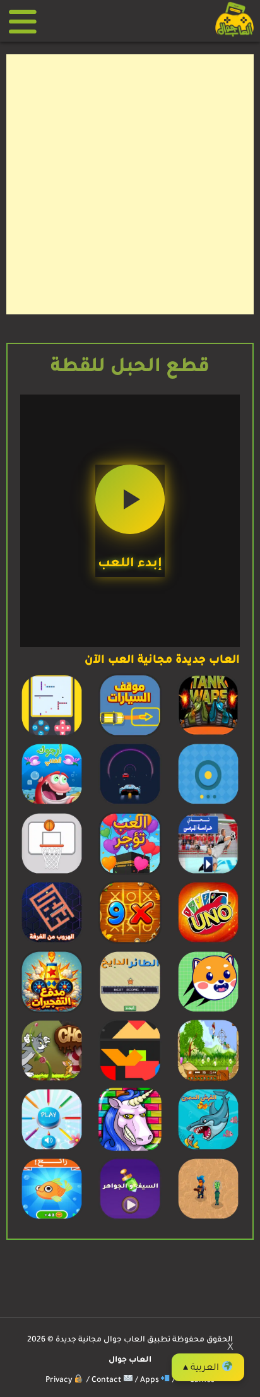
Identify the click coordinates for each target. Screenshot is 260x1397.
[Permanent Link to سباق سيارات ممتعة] (130, 804)
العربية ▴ (202, 1369)
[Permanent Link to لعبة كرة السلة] (51, 873)
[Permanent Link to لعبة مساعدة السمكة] (51, 1219)
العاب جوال (130, 1360)
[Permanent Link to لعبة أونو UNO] (208, 942)
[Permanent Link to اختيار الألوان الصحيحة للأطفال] (51, 1149)
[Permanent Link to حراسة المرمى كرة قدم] (208, 873)
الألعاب (27, 21)
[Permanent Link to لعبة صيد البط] (208, 1080)
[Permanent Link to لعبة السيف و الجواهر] (130, 1219)
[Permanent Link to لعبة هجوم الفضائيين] (208, 1219)
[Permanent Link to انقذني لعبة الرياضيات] (51, 804)
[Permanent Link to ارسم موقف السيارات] (130, 735)
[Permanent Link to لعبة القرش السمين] (208, 1149)
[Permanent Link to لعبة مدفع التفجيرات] (51, 1012)
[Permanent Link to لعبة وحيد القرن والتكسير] (130, 1149)
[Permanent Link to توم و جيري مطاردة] (51, 1080)
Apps (150, 1380)
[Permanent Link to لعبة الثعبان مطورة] (51, 735)
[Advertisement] (130, 184)
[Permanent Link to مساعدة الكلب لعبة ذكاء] (208, 1012)
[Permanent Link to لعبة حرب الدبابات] (208, 735)
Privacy (59, 1380)
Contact (107, 1380)
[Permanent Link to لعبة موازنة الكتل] (130, 1080)
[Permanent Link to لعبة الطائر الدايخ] (130, 1012)
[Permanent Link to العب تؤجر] (130, 873)
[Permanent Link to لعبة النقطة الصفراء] (208, 804)
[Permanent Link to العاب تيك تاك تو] (130, 942)
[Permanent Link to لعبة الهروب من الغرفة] (51, 942)
